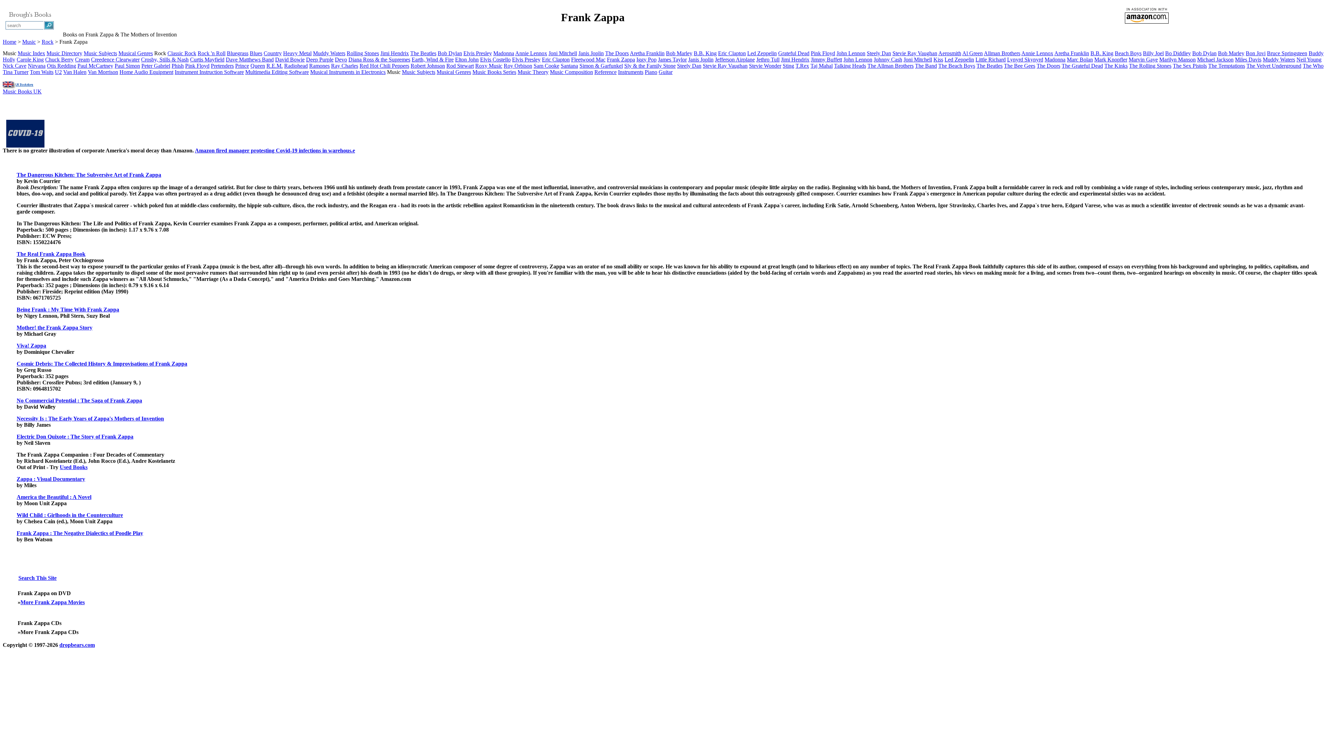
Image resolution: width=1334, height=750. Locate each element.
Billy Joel (1153, 53)
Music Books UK (22, 91)
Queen (257, 66)
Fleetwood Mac (588, 59)
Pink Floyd (823, 53)
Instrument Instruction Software (209, 72)
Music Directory (64, 53)
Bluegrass (237, 53)
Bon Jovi (1256, 53)
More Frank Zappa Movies (52, 602)
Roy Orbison (518, 66)
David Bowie (290, 59)
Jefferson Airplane (735, 59)
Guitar (666, 72)
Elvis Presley (477, 53)
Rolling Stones (363, 53)
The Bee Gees (1019, 66)
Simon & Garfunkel (601, 66)
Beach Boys (1128, 53)
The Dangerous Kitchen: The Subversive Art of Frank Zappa (89, 175)
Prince (242, 66)
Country (273, 53)
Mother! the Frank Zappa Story (54, 328)
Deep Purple (320, 59)
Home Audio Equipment (146, 72)
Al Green (972, 53)
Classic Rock (181, 53)
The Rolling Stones (1150, 66)
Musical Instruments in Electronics (348, 72)
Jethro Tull (768, 59)
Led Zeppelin (762, 53)
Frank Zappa (621, 59)
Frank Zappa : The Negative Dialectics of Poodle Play (80, 533)
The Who (1313, 66)
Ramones (319, 66)
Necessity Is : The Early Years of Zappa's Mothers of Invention (90, 419)
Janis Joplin (591, 53)
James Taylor (672, 59)
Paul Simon (127, 66)
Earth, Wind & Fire (433, 59)
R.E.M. (274, 66)
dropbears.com (77, 645)
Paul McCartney (95, 66)
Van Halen (75, 72)
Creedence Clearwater (115, 59)
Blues (256, 53)
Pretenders (222, 66)
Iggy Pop (646, 59)
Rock (47, 42)
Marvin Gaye (1143, 59)
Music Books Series (494, 72)
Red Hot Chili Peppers (384, 66)
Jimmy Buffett (826, 59)
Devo (341, 59)
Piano (651, 72)
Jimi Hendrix (394, 53)
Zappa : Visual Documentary (51, 479)
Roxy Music (488, 66)
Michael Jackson (1215, 59)
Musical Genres (135, 53)
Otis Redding (61, 66)
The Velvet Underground (1273, 66)
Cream (82, 59)
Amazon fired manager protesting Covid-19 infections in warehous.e (275, 150)
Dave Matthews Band (250, 59)
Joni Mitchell (563, 53)
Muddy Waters (329, 53)
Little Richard (990, 59)
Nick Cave (14, 66)
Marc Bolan (1080, 59)
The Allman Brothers (890, 66)
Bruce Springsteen (1287, 53)
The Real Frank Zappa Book (51, 254)
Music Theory (533, 72)
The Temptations (1226, 66)
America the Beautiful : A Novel (54, 497)
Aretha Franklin (647, 53)
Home (9, 42)
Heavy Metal (297, 53)
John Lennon (851, 53)
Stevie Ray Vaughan (914, 53)
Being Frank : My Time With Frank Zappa (68, 309)
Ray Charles (344, 66)
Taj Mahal (821, 66)
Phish (178, 66)
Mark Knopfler (1110, 59)
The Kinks (1116, 66)
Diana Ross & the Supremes (379, 59)
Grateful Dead (793, 53)
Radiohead (296, 66)
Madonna (503, 53)
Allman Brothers (1002, 53)
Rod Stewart (460, 66)
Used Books (74, 467)
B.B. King (705, 53)
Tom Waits (41, 72)
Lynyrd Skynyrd (1025, 59)
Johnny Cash (888, 59)
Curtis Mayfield (207, 59)
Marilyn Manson (1177, 59)
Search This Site (37, 578)
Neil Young (1308, 59)
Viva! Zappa (31, 346)
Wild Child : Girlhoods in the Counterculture (70, 515)
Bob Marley (679, 53)
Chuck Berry (59, 59)
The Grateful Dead (1082, 66)
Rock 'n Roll (211, 53)
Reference (605, 72)
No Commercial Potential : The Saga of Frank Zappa (79, 400)
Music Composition (571, 72)
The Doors (617, 53)
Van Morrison (103, 72)
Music (29, 42)
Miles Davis (1248, 59)
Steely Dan (879, 53)
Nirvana (37, 66)
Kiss (938, 59)
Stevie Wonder (765, 66)
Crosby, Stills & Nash (165, 59)
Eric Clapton (732, 53)
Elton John (467, 59)
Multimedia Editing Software (277, 72)
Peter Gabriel (155, 66)
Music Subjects (100, 53)
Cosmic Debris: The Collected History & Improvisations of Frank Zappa (102, 364)
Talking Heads (850, 66)
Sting (788, 66)
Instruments (630, 72)
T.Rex (802, 66)
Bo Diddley (1178, 53)
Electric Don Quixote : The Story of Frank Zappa (75, 437)
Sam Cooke (546, 66)
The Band (926, 66)
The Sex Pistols (1190, 66)
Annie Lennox (531, 53)
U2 (58, 72)
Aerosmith (949, 53)
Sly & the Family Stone (650, 66)
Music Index (31, 53)
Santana (569, 66)
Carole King (30, 59)
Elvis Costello (495, 59)
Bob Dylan (450, 53)
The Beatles (423, 53)
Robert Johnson (428, 66)
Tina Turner (15, 72)
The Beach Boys (956, 66)
